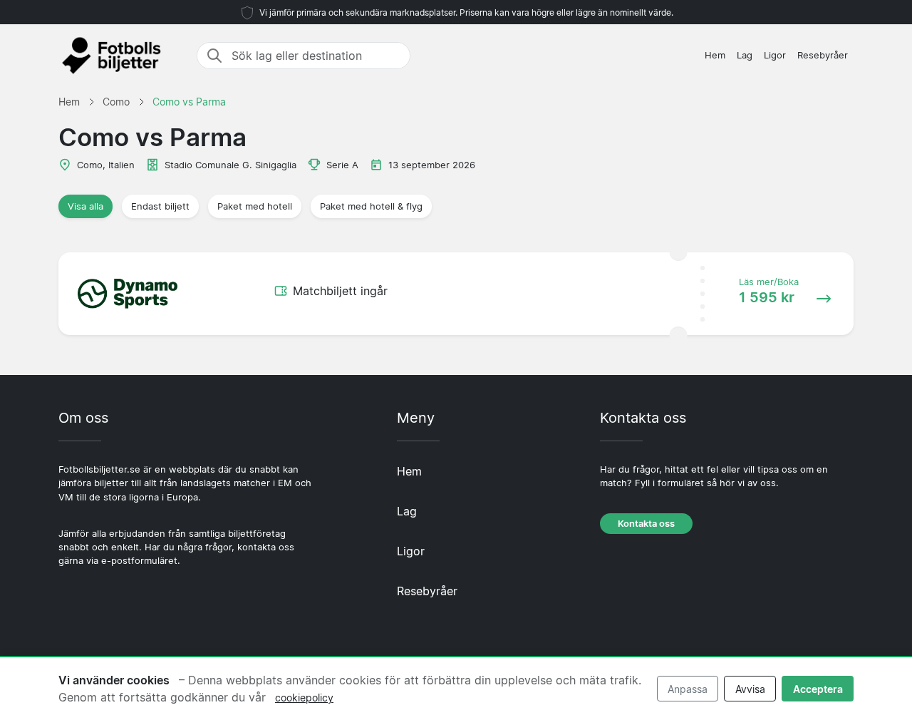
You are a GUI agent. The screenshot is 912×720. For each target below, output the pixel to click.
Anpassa (688, 689)
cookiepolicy (304, 697)
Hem (715, 55)
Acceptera (818, 689)
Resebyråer (822, 55)
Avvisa (750, 689)
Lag (744, 55)
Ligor (775, 55)
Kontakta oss (646, 523)
